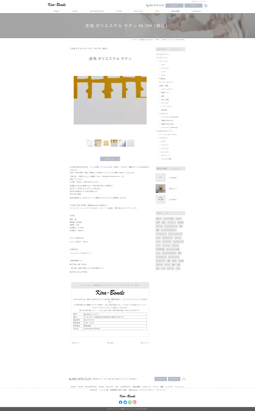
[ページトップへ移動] (184, 379)
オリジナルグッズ (161, 257)
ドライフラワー (167, 241)
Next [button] (149, 100)
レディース (165, 68)
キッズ (163, 75)
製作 (179, 253)
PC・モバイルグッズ (166, 82)
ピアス (163, 141)
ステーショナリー (167, 89)
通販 (168, 261)
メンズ (163, 72)
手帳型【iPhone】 (167, 120)
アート (158, 245)
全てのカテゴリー (163, 54)
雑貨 (157, 230)
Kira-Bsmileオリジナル (165, 131)
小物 (157, 268)
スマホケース (163, 114)
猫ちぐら (158, 218)
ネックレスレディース (171, 226)
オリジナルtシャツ (174, 257)
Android (181, 261)
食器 (162, 96)
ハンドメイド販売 (169, 218)
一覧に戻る (110, 343)
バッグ (163, 268)
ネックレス (165, 152)
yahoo (163, 222)
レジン (158, 241)
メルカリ (178, 218)
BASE (157, 222)
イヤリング (165, 145)
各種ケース (165, 93)
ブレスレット (165, 155)
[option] (110, 100)
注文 (178, 264)
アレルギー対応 (166, 159)
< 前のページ (75, 343)
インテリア (165, 103)
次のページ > (145, 343)
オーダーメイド (162, 58)
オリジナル (159, 264)
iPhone (174, 261)
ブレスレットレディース (175, 234)
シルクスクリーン (178, 241)
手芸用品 (162, 79)
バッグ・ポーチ (166, 106)
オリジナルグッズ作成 (173, 249)
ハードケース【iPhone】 (169, 127)
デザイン (167, 264)
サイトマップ (161, 390)
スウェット (175, 245)
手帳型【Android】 (167, 124)
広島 (181, 226)
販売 (173, 264)
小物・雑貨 (165, 99)
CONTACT (193, 5)
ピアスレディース (167, 238)
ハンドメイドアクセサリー (168, 230)
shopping (180, 222)
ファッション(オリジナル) (168, 134)
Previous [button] (72, 100)
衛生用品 (164, 110)
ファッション (163, 61)
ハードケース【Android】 (170, 117)
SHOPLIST (174, 5)
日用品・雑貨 (163, 86)
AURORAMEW (160, 249)
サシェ (158, 253)
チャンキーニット (161, 234)
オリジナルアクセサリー (169, 253)
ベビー (163, 65)
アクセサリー (163, 138)
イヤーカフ (165, 148)
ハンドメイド (166, 245)
